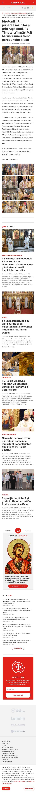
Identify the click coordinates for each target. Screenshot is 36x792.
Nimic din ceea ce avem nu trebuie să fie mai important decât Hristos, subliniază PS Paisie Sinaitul (17, 444)
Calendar (18, 536)
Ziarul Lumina (6, 743)
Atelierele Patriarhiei (8, 751)
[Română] (33, 8)
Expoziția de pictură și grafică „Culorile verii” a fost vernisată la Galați (16, 501)
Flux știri (18, 648)
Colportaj (5, 759)
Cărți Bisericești (7, 761)
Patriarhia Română (7, 747)
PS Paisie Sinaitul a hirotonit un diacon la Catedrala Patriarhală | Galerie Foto (15, 385)
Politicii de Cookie (19, 781)
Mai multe (29, 789)
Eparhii (7, 13)
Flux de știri (6, 8)
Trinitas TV (5, 745)
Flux (7, 596)
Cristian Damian (13, 274)
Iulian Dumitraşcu (14, 43)
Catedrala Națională (8, 753)
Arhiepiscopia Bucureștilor (19, 13)
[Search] (33, 3)
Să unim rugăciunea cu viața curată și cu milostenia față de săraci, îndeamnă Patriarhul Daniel (17, 326)
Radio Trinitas (6, 741)
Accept (6, 789)
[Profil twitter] (25, 8)
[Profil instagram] (28, 8)
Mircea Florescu (14, 393)
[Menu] (3, 3)
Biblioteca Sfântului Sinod (10, 755)
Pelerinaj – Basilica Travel (10, 749)
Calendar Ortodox (18, 586)
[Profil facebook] (22, 8)
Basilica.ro (18, 2)
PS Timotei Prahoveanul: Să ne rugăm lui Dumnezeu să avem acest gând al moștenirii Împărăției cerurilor (17, 264)
